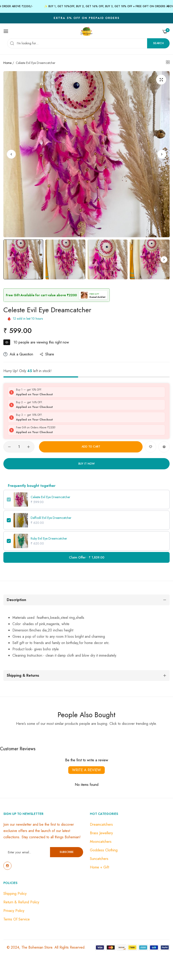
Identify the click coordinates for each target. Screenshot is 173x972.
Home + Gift (99, 867)
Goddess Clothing (104, 850)
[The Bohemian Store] (86, 31)
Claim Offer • (86, 557)
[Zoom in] (161, 80)
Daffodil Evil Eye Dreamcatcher (51, 517)
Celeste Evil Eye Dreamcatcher (50, 497)
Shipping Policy (15, 893)
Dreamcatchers (101, 824)
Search (158, 43)
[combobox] (88, 43)
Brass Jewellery (101, 833)
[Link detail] (7, 866)
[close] (168, 6)
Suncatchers (99, 858)
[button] (161, 154)
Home (7, 63)
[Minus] (9, 446)
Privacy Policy (13, 910)
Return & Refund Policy (21, 902)
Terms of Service (16, 919)
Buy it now (86, 464)
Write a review (86, 770)
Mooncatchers (101, 841)
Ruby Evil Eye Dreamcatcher (49, 538)
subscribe (67, 852)
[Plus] (28, 446)
